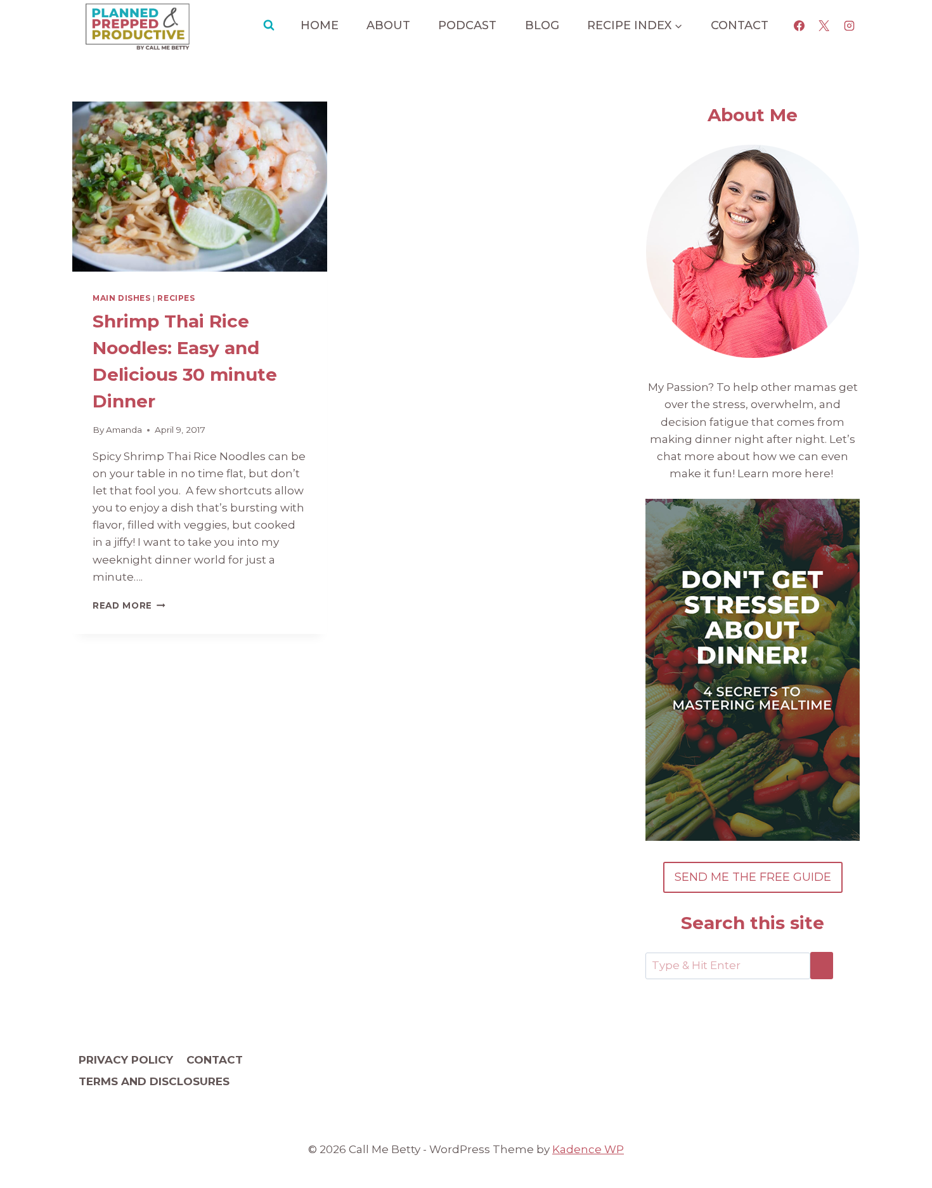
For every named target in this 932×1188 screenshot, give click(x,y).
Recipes (176, 298)
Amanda (124, 430)
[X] (824, 25)
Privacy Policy (126, 1059)
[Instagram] (849, 25)
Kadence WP (588, 1149)
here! (820, 473)
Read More (129, 605)
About (388, 25)
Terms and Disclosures (154, 1081)
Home (320, 25)
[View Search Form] (268, 25)
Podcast (467, 25)
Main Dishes (122, 298)
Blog (542, 25)
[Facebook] (799, 25)
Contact (739, 25)
